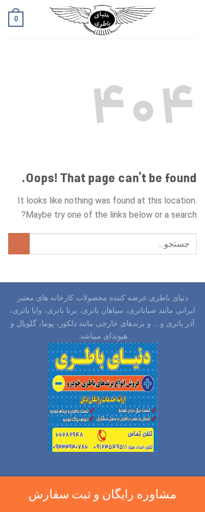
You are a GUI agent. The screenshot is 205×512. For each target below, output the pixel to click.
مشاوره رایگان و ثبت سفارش (102, 494)
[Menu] (190, 18)
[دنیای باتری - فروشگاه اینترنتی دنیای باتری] (103, 19)
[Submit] (19, 243)
